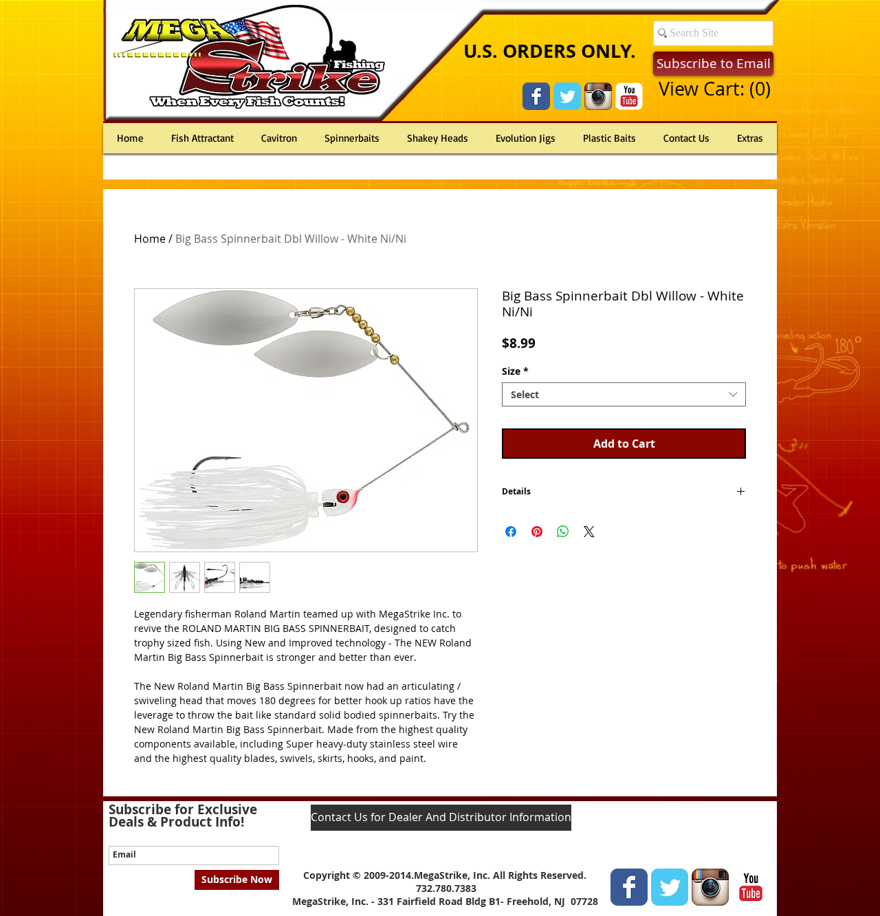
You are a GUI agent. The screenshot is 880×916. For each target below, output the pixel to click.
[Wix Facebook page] (536, 96)
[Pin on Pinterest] (537, 531)
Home (150, 238)
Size (515, 371)
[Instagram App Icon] (598, 96)
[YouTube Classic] (629, 96)
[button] (714, 89)
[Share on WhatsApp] (563, 531)
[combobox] (624, 394)
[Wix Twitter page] (567, 96)
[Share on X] (589, 531)
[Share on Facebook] (511, 531)
